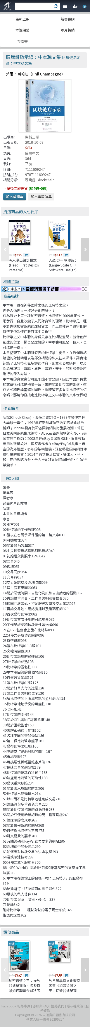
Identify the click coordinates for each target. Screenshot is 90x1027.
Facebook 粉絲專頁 (15, 1006)
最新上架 (22, 19)
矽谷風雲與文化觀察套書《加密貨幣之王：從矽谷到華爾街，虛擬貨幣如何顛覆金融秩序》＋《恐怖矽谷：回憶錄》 (64, 993)
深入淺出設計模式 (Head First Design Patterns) (24, 265)
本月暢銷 (68, 30)
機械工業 (32, 137)
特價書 (22, 41)
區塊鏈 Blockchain (39, 179)
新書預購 (68, 19)
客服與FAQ (41, 1006)
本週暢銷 (22, 30)
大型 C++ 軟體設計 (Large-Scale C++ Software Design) (63, 265)
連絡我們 (57, 1006)
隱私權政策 (75, 1006)
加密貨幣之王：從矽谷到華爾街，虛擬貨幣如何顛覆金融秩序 (24, 985)
